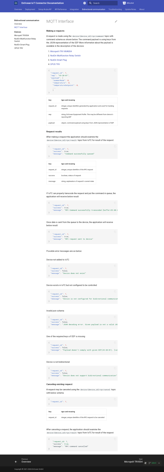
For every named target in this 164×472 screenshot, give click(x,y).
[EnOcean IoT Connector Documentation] (15, 3)
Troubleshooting (115, 9)
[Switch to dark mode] (84, 3)
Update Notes (130, 9)
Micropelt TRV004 (21, 35)
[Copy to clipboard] (115, 70)
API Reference (61, 9)
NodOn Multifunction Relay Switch (25, 40)
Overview (18, 9)
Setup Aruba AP (45, 9)
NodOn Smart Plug (21, 45)
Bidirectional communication (93, 9)
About (141, 9)
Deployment (30, 9)
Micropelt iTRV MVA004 (61, 51)
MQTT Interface (20, 27)
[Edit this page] (116, 21)
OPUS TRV (18, 48)
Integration (74, 9)
